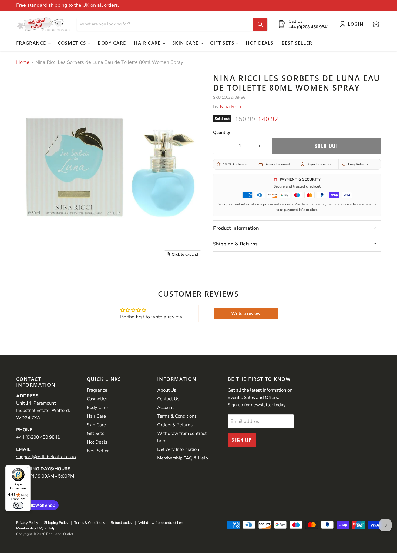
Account (165, 407)
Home (22, 62)
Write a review (246, 314)
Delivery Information (178, 449)
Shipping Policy (56, 522)
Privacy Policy (27, 522)
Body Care (112, 43)
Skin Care (186, 43)
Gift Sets (223, 43)
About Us (166, 390)
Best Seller (297, 43)
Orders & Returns (175, 425)
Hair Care (148, 43)
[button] (353, 24)
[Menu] (27, 468)
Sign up (242, 440)
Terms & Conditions (177, 416)
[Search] (260, 24)
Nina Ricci (230, 106)
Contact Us (168, 399)
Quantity (221, 132)
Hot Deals (259, 43)
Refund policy (121, 522)
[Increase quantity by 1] (259, 146)
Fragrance (32, 43)
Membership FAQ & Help (182, 458)
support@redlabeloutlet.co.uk (46, 457)
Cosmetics (73, 43)
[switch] (18, 505)
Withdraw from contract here (161, 522)
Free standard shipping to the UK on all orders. (67, 5)
